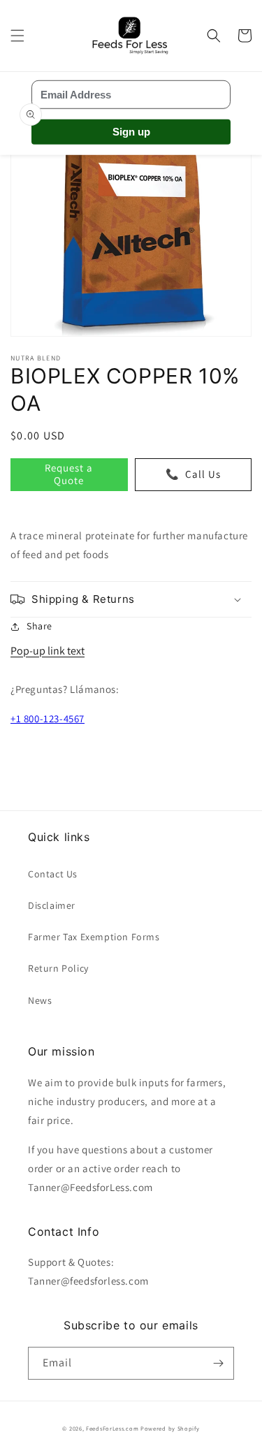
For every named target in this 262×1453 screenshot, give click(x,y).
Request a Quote (69, 474)
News (40, 1000)
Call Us (193, 474)
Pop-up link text (47, 650)
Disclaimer (51, 905)
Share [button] (39, 626)
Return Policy (58, 968)
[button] (17, 35)
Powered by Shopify (170, 1428)
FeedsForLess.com (112, 1428)
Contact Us (53, 874)
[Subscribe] (218, 1363)
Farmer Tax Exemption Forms (94, 936)
